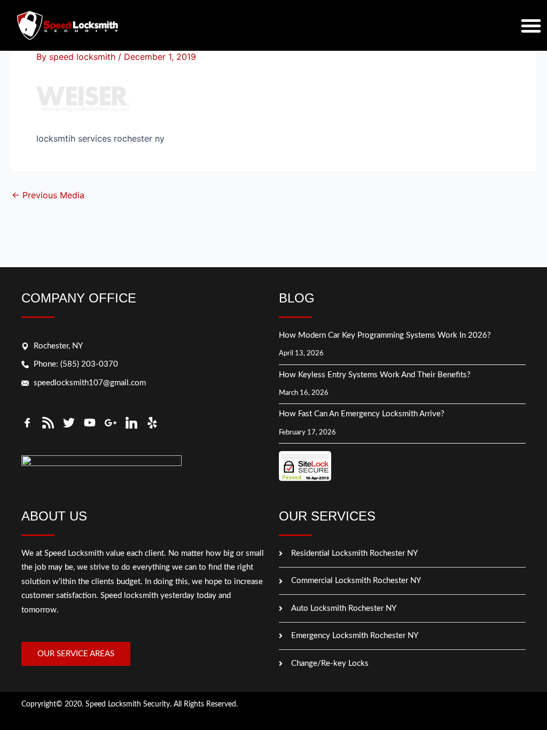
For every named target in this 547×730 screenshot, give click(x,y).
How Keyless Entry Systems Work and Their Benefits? (376, 375)
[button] (531, 26)
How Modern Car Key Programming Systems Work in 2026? (385, 335)
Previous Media (48, 195)
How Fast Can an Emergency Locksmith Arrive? (363, 414)
